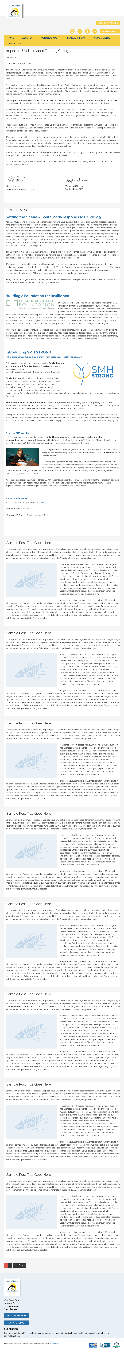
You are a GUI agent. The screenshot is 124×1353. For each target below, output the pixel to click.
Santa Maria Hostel (62, 10)
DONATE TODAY (110, 31)
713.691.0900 (13, 1306)
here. (49, 515)
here (42, 502)
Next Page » (19, 1265)
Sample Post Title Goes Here (28, 543)
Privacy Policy (54, 1343)
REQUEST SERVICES (108, 23)
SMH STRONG (17, 210)
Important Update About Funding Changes (39, 51)
